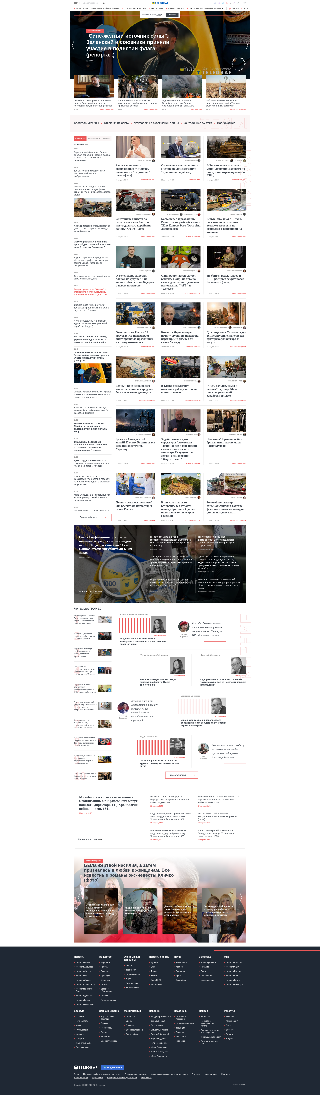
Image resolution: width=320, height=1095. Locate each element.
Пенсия (203, 1011)
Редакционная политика (136, 1074)
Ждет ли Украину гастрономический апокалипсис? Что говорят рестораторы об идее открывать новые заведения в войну (219, 583)
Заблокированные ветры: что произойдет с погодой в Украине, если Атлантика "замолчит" (179, 103)
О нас (76, 1074)
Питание (205, 967)
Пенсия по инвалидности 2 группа (208, 1023)
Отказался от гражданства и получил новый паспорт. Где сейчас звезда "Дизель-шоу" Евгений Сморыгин (84, 670)
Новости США (232, 967)
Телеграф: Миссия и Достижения (122, 1078)
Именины (180, 1041)
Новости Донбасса (84, 996)
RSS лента (146, 1078)
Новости (79, 956)
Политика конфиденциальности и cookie (102, 1074)
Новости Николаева (85, 1004)
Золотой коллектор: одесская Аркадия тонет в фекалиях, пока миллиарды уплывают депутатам (225, 507)
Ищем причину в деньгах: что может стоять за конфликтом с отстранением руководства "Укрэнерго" (170, 582)
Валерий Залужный (160, 1034)
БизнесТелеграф (176, 8)
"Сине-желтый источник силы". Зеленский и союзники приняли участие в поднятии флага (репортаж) (226, 103)
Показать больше (88, 517)
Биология (180, 971)
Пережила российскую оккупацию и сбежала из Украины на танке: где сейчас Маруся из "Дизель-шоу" (85, 742)
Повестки (130, 1017)
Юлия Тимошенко (159, 1047)
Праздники (180, 1011)
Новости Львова (83, 980)
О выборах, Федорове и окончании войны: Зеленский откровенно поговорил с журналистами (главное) (124, 45)
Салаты (229, 1034)
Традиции (180, 1028)
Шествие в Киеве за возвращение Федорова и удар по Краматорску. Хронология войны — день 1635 (168, 833)
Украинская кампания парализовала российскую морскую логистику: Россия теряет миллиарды (203, 723)
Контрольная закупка (135, 8)
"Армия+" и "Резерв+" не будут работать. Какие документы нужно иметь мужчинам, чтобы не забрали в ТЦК (84, 653)
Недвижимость (133, 974)
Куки (158, 15)
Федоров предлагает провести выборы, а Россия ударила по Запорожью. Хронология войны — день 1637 (171, 816)
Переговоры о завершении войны (156, 123)
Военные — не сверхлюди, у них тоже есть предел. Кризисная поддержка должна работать (228, 751)
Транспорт (131, 970)
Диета (203, 971)
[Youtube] (227, 3)
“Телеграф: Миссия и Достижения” (206, 8)
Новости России (233, 971)
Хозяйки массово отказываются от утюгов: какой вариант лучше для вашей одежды (92, 228)
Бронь (129, 1021)
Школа (104, 984)
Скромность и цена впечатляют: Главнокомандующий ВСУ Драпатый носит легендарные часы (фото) (84, 688)
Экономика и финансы (132, 958)
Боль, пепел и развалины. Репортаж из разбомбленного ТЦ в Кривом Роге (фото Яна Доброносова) (180, 223)
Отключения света (116, 123)
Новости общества (194, 109)
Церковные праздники (181, 1018)
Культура (80, 1034)
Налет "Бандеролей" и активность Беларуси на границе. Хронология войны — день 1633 (216, 833)
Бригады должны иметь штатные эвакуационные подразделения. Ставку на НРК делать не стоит (207, 629)
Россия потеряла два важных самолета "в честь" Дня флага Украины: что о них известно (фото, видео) (92, 190)
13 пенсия (205, 1017)
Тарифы (130, 979)
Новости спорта (159, 956)
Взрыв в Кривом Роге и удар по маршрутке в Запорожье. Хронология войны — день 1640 (170, 799)
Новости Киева (83, 962)
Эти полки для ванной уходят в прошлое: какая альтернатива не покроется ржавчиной (85, 706)
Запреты (180, 1032)
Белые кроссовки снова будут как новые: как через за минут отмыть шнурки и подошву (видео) (84, 619)
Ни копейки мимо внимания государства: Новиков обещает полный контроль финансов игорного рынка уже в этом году (171, 541)
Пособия (105, 996)
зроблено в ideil (239, 1085)
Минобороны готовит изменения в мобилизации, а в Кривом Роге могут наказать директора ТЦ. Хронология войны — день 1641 (108, 803)
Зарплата (105, 962)
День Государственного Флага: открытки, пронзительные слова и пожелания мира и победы (91, 463)
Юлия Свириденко (159, 1056)
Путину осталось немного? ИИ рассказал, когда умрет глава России (134, 506)
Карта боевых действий (107, 1018)
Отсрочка (130, 1025)
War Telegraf (152, 109)
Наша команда (81, 1078)
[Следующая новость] (247, 45)
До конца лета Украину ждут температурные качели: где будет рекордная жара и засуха (226, 337)
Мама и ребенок (208, 962)
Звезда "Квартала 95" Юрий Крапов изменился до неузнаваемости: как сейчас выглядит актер (92, 394)
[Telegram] (223, 3)
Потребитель (82, 1021)
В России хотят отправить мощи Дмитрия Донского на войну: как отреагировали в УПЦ (226, 170)
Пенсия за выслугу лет (209, 1042)
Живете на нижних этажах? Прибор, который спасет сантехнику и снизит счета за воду (90, 427)
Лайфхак (80, 1039)
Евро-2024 (156, 980)
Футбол (154, 962)
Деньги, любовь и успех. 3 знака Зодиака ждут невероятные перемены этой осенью (179, 910)
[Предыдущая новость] (73, 45)
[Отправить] (103, 3)
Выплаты (105, 971)
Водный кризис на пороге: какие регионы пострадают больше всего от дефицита (134, 389)
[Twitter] (230, 3)
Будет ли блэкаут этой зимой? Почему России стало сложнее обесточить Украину (135, 444)
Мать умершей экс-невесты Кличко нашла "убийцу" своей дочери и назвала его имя (92, 497)
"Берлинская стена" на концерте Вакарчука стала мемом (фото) (139, 911)
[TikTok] (238, 3)
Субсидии (105, 976)
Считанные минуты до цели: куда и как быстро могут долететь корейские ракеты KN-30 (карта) (133, 223)
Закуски (229, 1039)
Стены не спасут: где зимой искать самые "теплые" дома (92, 277)
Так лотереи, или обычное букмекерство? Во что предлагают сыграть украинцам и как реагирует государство (216, 541)
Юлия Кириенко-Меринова (134, 614)
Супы (228, 1025)
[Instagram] (234, 3)
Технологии (181, 962)
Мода (78, 1025)
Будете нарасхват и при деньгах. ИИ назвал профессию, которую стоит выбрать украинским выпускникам (91, 261)
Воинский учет (132, 1034)
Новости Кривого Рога (84, 990)
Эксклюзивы (157, 8)
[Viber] (218, 3)
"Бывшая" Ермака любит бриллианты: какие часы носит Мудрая (224, 442)
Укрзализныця (132, 987)
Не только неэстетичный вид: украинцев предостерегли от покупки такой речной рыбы (90, 339)
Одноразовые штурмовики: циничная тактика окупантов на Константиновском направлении (223, 682)
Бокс (153, 967)
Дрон (178, 976)
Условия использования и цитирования (169, 1074)
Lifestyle (79, 1011)
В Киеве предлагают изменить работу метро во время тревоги (179, 389)
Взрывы (104, 1023)
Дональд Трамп (158, 1021)
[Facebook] (214, 3)
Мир (226, 956)
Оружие (104, 1032)
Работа (104, 967)
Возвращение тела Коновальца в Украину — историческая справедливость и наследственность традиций (146, 710)
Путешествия (82, 1030)
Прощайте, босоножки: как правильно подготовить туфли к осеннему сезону (84, 759)
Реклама (196, 1074)
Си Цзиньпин (157, 1025)
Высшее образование (107, 990)
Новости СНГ (232, 976)
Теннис (154, 971)
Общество (105, 956)
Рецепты (229, 1011)
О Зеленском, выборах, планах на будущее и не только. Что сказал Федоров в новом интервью (135, 280)
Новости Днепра (83, 971)
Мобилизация (226, 123)
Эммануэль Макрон (160, 1030)
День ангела (181, 1037)
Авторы (235, 8)
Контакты (225, 1074)
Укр (244, 3)
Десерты (230, 1030)
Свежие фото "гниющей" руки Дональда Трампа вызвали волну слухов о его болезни (91, 308)
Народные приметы (185, 1023)
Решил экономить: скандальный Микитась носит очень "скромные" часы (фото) (133, 170)
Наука (177, 956)
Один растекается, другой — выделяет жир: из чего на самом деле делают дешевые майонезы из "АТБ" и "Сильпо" (180, 282)
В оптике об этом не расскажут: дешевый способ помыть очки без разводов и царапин (91, 410)
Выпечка (230, 1017)
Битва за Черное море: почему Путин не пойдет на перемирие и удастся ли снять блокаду (179, 337)
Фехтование (156, 984)
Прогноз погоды (108, 1000)
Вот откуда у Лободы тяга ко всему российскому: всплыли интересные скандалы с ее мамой (218, 910)
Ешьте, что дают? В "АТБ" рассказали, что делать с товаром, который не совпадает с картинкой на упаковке (92, 480)
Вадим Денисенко (149, 736)
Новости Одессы (84, 976)
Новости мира (194, 180)
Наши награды (210, 1074)
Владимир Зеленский (161, 1017)
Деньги (129, 965)
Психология (206, 976)
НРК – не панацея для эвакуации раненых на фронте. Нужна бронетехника (158, 682)
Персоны (154, 1011)
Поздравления (83, 1047)
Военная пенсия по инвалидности (210, 1031)
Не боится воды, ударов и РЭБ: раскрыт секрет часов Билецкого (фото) (225, 279)
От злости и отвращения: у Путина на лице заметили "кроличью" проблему (179, 169)
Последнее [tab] (80, 138)
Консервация (232, 1021)
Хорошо (172, 15)
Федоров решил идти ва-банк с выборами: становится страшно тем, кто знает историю (143, 641)
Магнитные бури (83, 1043)
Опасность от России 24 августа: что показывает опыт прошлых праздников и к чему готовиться (134, 337)
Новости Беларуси (234, 984)
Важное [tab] (106, 138)
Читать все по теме (87, 591)
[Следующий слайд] (247, 8)
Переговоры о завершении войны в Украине (98, 8)
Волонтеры (106, 1037)
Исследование (207, 980)
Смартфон (181, 980)
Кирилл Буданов (158, 1039)
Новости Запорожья (85, 984)
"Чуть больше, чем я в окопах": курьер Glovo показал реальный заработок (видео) (91, 323)
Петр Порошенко (159, 1043)
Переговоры (106, 1028)
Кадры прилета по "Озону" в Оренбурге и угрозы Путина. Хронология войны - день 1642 (134, 103)
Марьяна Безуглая (159, 1052)
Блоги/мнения (160, 635)
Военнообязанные (134, 1030)
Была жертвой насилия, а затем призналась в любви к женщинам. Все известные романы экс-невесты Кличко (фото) (129, 873)
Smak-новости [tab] (94, 138)
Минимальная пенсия (211, 1037)
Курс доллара (132, 983)
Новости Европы (234, 962)
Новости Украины (107, 109)
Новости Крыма (83, 1000)
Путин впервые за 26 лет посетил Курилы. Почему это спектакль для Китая (159, 763)
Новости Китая (233, 980)
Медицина (105, 980)
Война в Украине (109, 1011)
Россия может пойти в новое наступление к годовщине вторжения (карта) (217, 816)
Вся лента (79, 144)
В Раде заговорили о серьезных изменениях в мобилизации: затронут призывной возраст (93, 103)
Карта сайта (97, 1078)
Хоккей (154, 976)
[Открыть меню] (76, 3)
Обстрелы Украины (86, 123)
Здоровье (205, 956)
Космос (179, 967)
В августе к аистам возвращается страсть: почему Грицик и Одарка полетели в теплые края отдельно (178, 509)
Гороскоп (80, 1017)
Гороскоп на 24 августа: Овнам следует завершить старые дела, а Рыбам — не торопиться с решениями (92, 156)
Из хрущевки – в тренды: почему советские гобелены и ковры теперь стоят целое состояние (84, 724)
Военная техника (109, 1041)
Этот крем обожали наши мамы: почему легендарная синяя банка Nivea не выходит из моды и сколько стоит (101, 911)
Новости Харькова (84, 967)
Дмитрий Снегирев (210, 655)
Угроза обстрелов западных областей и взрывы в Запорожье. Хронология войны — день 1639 (218, 799)
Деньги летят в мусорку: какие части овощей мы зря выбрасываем (90, 173)
